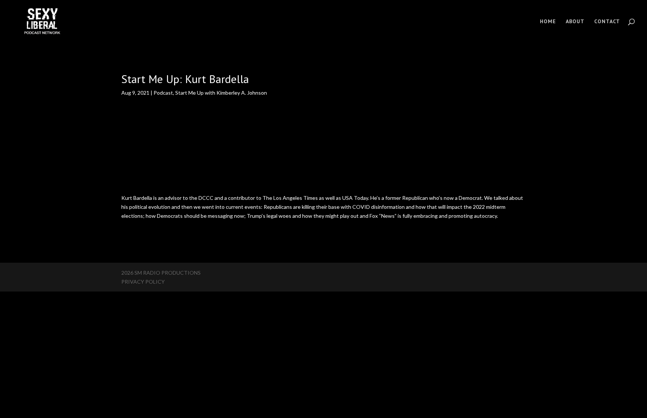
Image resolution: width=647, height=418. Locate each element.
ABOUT (575, 22)
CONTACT (607, 22)
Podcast (163, 92)
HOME (548, 22)
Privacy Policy (143, 281)
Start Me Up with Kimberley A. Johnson (221, 92)
